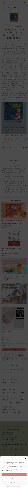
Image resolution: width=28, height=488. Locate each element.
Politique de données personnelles (13, 486)
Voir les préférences (14, 483)
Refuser (14, 478)
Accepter (14, 474)
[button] (26, 458)
